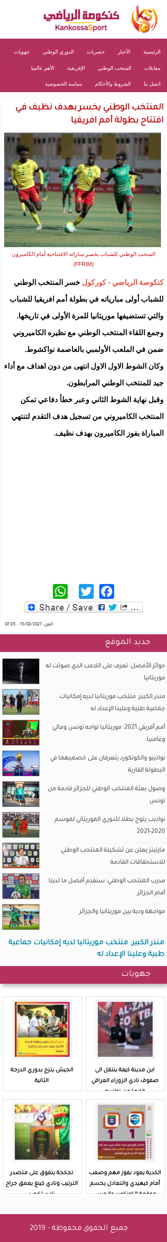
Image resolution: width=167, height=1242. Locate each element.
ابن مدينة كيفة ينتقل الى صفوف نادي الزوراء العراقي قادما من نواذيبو (125, 1081)
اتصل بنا (152, 84)
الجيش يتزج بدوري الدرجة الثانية (42, 1075)
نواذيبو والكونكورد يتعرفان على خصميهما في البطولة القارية (107, 764)
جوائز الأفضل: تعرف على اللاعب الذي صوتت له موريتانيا (105, 672)
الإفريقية (76, 68)
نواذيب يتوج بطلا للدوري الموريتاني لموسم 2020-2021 (110, 826)
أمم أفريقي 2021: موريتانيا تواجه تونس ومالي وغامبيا (108, 734)
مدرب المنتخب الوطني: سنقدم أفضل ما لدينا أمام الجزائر (107, 887)
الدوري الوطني (58, 51)
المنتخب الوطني (114, 68)
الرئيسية (152, 51)
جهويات (22, 51)
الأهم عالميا (42, 68)
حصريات (96, 51)
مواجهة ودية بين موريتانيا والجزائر (122, 912)
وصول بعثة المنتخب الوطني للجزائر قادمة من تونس (106, 795)
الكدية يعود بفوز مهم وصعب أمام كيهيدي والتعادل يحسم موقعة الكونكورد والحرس (125, 1184)
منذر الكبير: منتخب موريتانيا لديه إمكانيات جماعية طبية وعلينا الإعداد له (112, 703)
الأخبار (124, 51)
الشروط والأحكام (113, 84)
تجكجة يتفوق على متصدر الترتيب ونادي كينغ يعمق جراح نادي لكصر (42, 1184)
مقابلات (152, 68)
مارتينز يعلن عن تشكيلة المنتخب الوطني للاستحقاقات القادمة (113, 856)
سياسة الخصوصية (63, 84)
